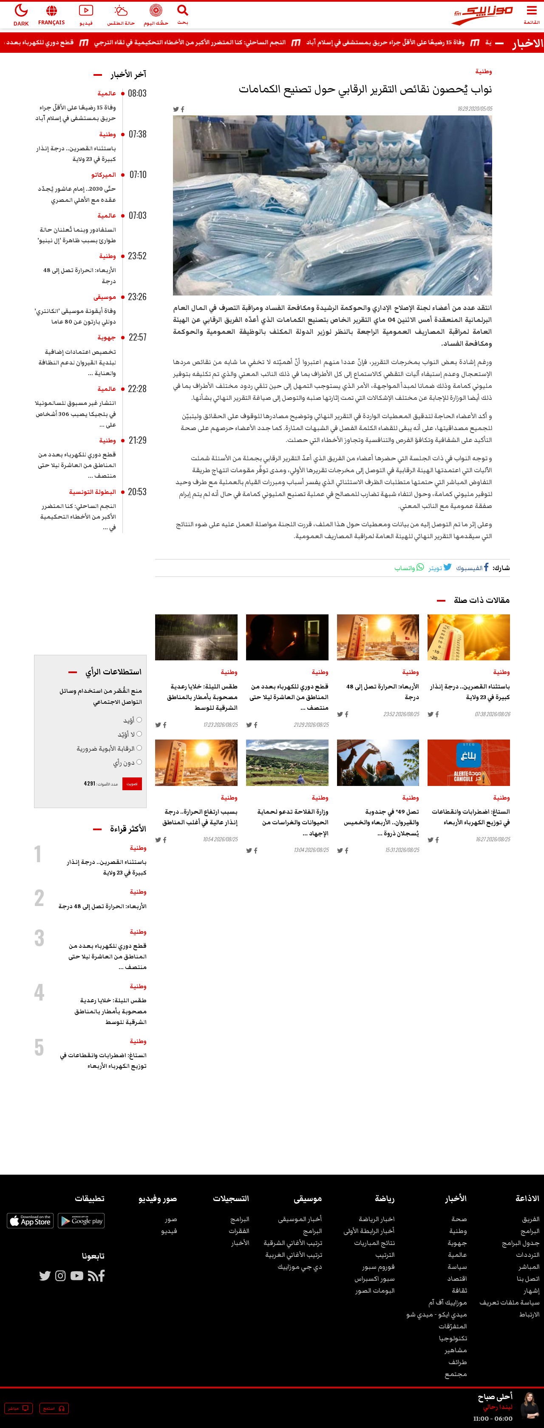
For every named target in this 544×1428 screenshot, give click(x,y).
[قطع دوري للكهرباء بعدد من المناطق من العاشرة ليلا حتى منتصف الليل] (287, 637)
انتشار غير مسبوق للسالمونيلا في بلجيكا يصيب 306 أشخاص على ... (75, 414)
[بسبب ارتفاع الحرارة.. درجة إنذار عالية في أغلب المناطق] (196, 763)
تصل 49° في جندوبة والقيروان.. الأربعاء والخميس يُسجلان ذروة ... (381, 822)
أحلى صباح (495, 1396)
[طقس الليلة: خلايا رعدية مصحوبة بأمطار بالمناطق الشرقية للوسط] (196, 637)
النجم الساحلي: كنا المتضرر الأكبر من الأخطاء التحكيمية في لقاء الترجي (211, 42)
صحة (459, 1219)
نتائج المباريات (374, 1243)
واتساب (404, 568)
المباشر (529, 1267)
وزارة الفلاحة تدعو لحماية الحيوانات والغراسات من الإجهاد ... (293, 822)
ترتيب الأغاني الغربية (293, 1255)
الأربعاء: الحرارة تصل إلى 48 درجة (102, 906)
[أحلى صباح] (529, 1419)
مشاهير (456, 1350)
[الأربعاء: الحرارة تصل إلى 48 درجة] (378, 637)
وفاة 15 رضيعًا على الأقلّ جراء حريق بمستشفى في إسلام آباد (406, 42)
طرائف (457, 1362)
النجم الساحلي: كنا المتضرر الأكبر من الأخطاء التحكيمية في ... (78, 517)
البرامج (530, 1231)
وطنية (483, 71)
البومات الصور (375, 1290)
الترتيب (385, 1255)
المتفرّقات (453, 1326)
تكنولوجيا (453, 1338)
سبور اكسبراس (374, 1278)
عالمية (106, 93)
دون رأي (124, 762)
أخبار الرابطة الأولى (369, 1231)
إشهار (532, 1290)
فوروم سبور (378, 1267)
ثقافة (459, 1290)
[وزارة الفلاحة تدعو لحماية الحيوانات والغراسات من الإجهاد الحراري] (287, 763)
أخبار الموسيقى (300, 1219)
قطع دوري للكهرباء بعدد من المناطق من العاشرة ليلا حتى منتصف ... (289, 697)
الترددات (528, 1255)
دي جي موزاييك (300, 1267)
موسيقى (105, 297)
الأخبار (240, 1243)
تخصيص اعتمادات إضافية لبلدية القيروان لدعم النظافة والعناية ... (77, 362)
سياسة (457, 1267)
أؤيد (129, 720)
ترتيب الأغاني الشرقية (293, 1243)
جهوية (106, 337)
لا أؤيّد (126, 734)
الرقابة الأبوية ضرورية (105, 748)
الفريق (531, 1219)
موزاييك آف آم (447, 1302)
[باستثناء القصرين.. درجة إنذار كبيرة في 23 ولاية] (469, 637)
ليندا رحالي (498, 1407)
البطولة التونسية (92, 492)
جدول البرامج (521, 1243)
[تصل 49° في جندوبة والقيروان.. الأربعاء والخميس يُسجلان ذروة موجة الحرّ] (378, 763)
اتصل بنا (528, 1278)
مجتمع (456, 1374)
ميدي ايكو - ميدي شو (436, 1314)
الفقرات (239, 1231)
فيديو (169, 1231)
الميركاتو (103, 175)
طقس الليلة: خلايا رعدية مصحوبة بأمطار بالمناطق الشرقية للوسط (202, 697)
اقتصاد (457, 1278)
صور (171, 1219)
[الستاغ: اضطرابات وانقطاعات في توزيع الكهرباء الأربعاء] (469, 763)
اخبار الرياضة (377, 1219)
